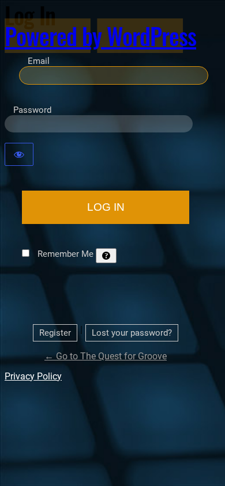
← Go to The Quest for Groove (105, 356)
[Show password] (19, 154)
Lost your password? (132, 333)
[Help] (106, 255)
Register (55, 333)
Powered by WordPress (100, 35)
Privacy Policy (33, 376)
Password (32, 110)
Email (39, 61)
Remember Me (65, 254)
